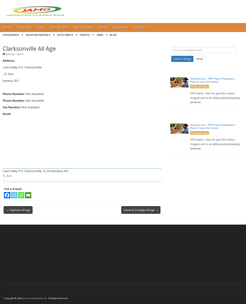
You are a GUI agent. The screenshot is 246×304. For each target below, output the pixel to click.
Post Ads (25, 27)
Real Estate (84, 27)
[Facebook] (7, 195)
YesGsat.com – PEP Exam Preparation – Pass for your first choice (213, 80)
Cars (41, 27)
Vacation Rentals (38, 34)
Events (85, 34)
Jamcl (20, 54)
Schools (10, 54)
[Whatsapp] (21, 195)
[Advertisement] (82, 143)
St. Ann (7, 176)
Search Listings (182, 58)
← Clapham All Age (18, 210)
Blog (113, 34)
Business (120, 27)
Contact (139, 27)
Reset (199, 58)
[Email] (28, 195)
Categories (11, 34)
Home (7, 27)
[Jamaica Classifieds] (35, 9)
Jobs (100, 34)
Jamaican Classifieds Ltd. (34, 298)
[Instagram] (14, 195)
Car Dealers (59, 27)
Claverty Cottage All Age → (140, 210)
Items (103, 27)
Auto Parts (65, 34)
